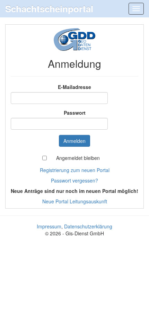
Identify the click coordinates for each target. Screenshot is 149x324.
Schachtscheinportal (49, 8)
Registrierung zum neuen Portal (74, 170)
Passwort (75, 112)
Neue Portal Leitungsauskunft (74, 201)
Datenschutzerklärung (88, 226)
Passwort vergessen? (74, 180)
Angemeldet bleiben (78, 157)
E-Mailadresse (74, 86)
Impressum (49, 226)
